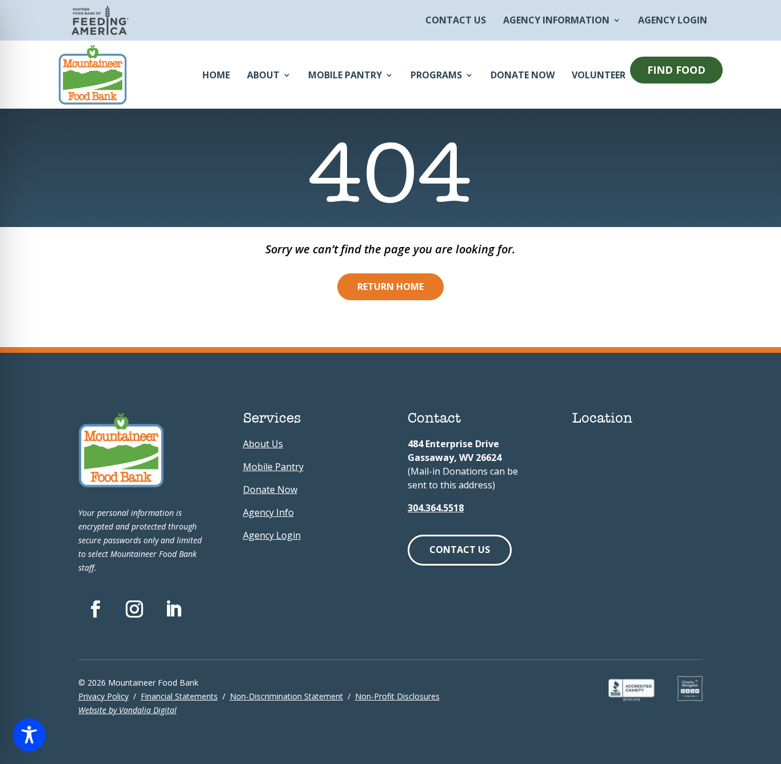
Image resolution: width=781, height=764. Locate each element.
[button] (639, 70)
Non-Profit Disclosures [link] (397, 696)
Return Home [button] (390, 286)
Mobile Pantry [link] (345, 75)
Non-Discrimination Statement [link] (286, 696)
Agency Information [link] (556, 21)
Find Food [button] (676, 70)
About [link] (263, 75)
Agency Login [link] (672, 21)
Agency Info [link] (268, 512)
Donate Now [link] (523, 75)
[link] (100, 31)
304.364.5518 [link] (436, 508)
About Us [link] (263, 443)
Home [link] (216, 75)
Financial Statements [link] (179, 696)
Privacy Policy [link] (103, 696)
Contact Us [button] (459, 549)
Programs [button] (436, 75)
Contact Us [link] (455, 21)
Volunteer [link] (598, 75)
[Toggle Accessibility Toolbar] (29, 735)
